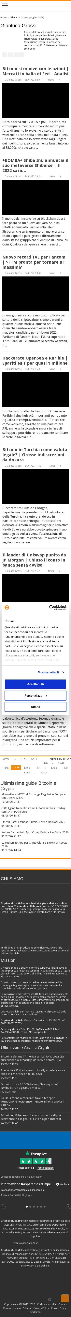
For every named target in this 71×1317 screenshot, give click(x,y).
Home (3, 17)
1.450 (27, 767)
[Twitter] (27, 1299)
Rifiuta (35, 707)
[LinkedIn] (34, 1299)
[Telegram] (51, 1299)
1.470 (64, 767)
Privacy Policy (41, 1308)
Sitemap (27, 1308)
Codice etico (44, 1304)
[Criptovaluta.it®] (35, 6)
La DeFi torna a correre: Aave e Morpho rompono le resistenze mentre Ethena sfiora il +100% (32, 1101)
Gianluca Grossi (13, 79)
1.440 (44, 763)
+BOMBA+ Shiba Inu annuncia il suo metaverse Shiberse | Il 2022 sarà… (35, 165)
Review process (12, 1308)
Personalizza (33, 695)
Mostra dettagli (48, 672)
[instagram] (42, 1299)
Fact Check (59, 1304)
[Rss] (19, 1299)
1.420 (23, 758)
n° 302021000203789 (26, 1228)
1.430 (34, 758)
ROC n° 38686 (54, 1257)
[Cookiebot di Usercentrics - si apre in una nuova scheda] (50, 607)
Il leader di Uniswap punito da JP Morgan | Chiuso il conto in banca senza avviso (34, 560)
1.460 (54, 767)
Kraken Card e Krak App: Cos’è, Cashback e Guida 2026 (35, 832)
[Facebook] (23, 1299)
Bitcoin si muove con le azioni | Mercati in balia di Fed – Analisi (35, 71)
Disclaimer (35, 1312)
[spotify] (45, 1299)
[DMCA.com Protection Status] (35, 1282)
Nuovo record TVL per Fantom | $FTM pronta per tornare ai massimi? (33, 262)
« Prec (5, 758)
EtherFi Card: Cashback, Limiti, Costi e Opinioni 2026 (33, 822)
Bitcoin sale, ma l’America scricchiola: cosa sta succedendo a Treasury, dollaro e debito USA (32, 1058)
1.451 (37, 767)
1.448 (5, 767)
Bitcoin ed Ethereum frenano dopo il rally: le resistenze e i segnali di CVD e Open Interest (31, 1117)
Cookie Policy (58, 1308)
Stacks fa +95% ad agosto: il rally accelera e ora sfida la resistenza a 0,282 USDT (33, 1072)
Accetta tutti (35, 684)
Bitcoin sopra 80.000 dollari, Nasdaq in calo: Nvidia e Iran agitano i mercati (30, 1085)
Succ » (44, 772)
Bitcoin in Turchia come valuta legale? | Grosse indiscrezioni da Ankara (34, 454)
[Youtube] (38, 1299)
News (51, 79)
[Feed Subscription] (69, 25)
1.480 (27, 772)
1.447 (61, 763)
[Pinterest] (30, 1299)
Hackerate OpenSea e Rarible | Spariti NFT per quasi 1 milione (35, 361)
